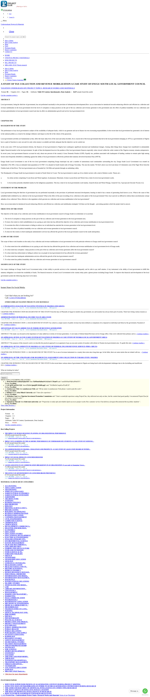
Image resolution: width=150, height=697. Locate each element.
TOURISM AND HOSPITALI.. (16, 660)
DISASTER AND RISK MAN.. (16, 528)
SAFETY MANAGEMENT (14, 640)
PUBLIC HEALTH (12, 629)
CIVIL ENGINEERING (13, 519)
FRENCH (8, 555)
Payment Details (10, 48)
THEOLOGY (9, 658)
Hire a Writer (9, 41)
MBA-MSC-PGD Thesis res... (15, 671)
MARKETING (10, 596)
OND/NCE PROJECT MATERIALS (17, 58)
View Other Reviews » (8, 405)
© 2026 (30, 695)
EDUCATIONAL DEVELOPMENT (18, 535)
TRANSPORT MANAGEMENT (16, 662)
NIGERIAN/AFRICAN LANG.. (16, 609)
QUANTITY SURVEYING (14, 634)
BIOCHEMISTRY (11, 504)
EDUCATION (10, 532)
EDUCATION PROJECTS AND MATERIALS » (19, 446)
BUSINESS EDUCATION (14, 515)
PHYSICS (8, 616)
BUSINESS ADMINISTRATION (16, 513)
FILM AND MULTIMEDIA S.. (16, 544)
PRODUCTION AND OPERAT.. (16, 622)
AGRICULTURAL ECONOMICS (17, 493)
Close (11, 31)
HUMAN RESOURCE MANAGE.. (17, 572)
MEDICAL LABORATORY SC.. (16, 605)
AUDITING (9, 500)
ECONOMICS (10, 530)
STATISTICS (9, 653)
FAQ (10, 14)
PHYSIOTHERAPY (12, 618)
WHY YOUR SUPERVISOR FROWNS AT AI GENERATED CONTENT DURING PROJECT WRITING (42, 684)
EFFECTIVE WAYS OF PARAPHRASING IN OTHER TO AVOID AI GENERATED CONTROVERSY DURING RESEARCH (50, 686)
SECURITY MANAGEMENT (15, 644)
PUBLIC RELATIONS (13, 631)
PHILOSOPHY (10, 614)
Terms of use (63, 695)
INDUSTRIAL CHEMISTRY (15, 574)
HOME (7, 55)
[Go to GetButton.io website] (145, 695)
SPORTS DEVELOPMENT (15, 651)
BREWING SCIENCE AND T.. (16, 508)
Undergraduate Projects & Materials (12, 24)
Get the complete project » (9, 95)
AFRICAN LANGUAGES (14, 491)
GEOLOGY (9, 561)
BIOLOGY (9, 506)
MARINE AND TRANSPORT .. (16, 594)
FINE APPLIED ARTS (13, 546)
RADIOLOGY (10, 636)
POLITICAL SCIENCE (13, 620)
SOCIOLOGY (10, 647)
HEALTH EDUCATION (13, 565)
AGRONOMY (10, 497)
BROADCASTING (11, 510)
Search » (4, 378)
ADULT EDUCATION (13, 488)
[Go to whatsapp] (145, 691)
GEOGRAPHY (10, 557)
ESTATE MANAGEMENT (14, 543)
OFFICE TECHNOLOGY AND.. (16, 612)
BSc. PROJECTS (10, 63)
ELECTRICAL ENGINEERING (16, 537)
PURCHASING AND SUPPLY (16, 633)
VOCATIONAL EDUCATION (16, 667)
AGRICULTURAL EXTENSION (17, 495)
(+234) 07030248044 (17, 298)
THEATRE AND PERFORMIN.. (16, 656)
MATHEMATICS (11, 600)
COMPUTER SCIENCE (13, 521)
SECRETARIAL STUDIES (14, 642)
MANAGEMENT (11, 592)
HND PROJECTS (11, 60)
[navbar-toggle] (1, 21)
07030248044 (7, 10)
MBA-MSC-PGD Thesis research (16, 65)
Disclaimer (71, 695)
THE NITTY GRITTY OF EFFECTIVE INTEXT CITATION (27, 690)
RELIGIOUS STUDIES (13, 638)
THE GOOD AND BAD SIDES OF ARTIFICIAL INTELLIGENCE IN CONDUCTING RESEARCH (41, 688)
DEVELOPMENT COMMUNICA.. (17, 526)
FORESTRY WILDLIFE (14, 554)
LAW (7, 587)
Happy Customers (11, 50)
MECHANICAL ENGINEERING (17, 603)
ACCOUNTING (10, 486)
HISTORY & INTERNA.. (14, 568)
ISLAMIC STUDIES (12, 583)
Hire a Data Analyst (11, 42)
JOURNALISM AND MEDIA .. (16, 585)
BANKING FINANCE (13, 502)
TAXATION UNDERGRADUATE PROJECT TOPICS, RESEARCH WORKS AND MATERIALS (38, 88)
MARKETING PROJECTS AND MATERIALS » (19, 462)
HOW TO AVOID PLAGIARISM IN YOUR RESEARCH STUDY (28, 693)
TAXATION (9, 655)
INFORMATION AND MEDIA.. (16, 576)
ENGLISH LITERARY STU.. (15, 539)
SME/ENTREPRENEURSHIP (16, 645)
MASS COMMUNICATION (15, 598)
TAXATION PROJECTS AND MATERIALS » (18, 454)
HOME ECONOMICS (13, 570)
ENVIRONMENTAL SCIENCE (16, 541)
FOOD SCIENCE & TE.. (14, 552)
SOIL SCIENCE (11, 649)
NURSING (9, 611)
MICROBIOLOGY (11, 607)
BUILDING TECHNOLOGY (15, 511)
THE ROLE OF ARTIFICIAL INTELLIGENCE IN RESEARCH (28, 691)
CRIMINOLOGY (11, 522)
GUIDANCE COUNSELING (15, 563)
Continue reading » (8, 313)
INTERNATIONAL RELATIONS (17, 581)
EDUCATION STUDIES (14, 533)
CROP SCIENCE (11, 524)
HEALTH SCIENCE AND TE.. (16, 566)
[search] (25, 37)
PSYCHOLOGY (11, 625)
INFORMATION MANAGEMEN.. (17, 578)
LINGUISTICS (10, 590)
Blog (6, 44)
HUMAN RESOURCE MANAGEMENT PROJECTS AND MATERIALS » (24, 438)
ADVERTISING (11, 489)
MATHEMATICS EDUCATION (16, 601)
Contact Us (11, 17)
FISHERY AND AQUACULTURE (17, 548)
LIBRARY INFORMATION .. (15, 589)
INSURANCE (10, 579)
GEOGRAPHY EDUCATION (15, 559)
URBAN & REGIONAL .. (14, 664)
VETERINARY (10, 666)
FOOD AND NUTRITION (14, 550)
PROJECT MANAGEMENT (15, 623)
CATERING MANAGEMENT (16, 517)
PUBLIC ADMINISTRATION (16, 627)
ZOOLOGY (9, 669)
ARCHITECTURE (12, 499)
